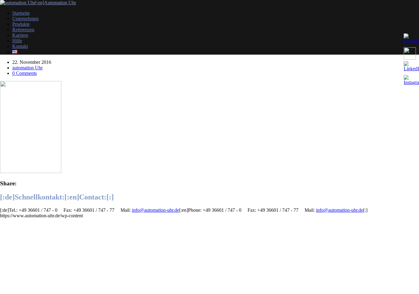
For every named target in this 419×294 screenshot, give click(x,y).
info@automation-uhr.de (155, 210)
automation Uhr (27, 67)
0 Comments (24, 73)
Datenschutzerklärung (21, 242)
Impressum (10, 221)
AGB (5, 231)
